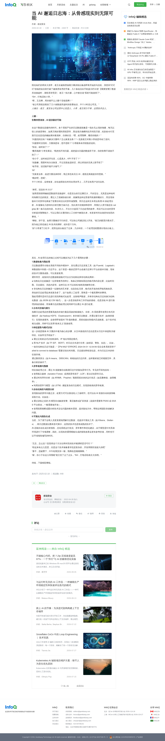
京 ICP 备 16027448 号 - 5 (98, 737)
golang (92, 5)
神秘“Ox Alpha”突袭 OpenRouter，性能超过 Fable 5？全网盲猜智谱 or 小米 (142, 32)
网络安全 (42, 483)
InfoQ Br (156, 721)
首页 (50, 5)
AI (84, 5)
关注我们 (55, 724)
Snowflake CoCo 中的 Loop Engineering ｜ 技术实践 (57, 636)
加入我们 (55, 721)
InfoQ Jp (156, 714)
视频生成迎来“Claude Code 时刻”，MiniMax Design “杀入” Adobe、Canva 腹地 (141, 41)
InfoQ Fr (156, 718)
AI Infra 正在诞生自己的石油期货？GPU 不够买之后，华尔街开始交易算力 (142, 71)
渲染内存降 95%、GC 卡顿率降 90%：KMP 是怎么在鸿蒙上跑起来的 (142, 79)
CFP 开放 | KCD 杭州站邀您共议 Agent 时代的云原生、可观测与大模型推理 (142, 62)
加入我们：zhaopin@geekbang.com (78, 721)
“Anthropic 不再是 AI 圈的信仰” (139, 48)
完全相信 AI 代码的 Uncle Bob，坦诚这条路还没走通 (142, 24)
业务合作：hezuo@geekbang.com (78, 714)
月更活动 (61, 5)
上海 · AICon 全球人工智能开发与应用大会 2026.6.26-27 (123, 714)
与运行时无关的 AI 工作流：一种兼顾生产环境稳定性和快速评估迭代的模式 (57, 584)
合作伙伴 (55, 718)
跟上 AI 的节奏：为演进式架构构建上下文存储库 (57, 610)
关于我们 (55, 711)
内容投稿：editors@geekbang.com (78, 711)
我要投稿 (55, 714)
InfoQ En (157, 711)
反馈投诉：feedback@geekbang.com (79, 718)
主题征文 (74, 5)
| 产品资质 (139, 737)
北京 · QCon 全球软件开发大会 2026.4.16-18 (119, 711)
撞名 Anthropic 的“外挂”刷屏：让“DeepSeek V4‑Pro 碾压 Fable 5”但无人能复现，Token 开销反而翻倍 (142, 54)
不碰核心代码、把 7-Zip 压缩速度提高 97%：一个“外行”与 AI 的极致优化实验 (56, 557)
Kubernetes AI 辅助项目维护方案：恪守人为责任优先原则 (57, 662)
